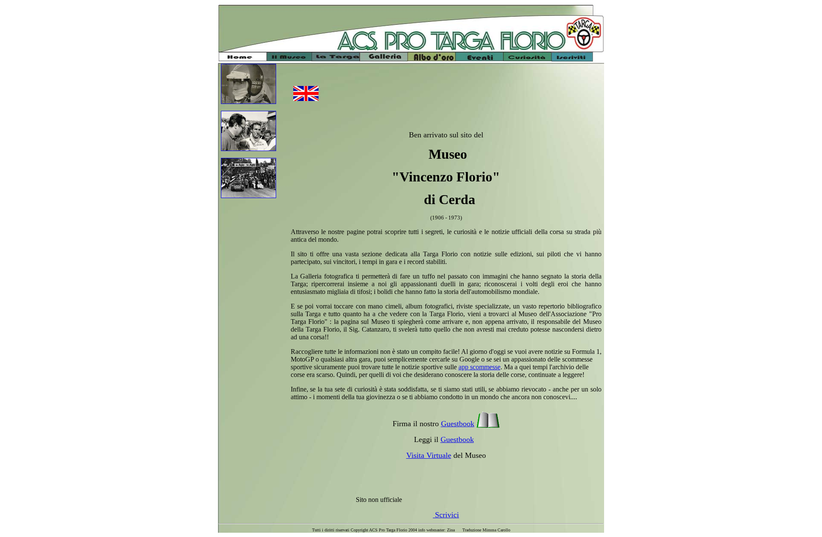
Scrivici (446, 514)
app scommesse (479, 367)
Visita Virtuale (428, 455)
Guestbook (457, 423)
